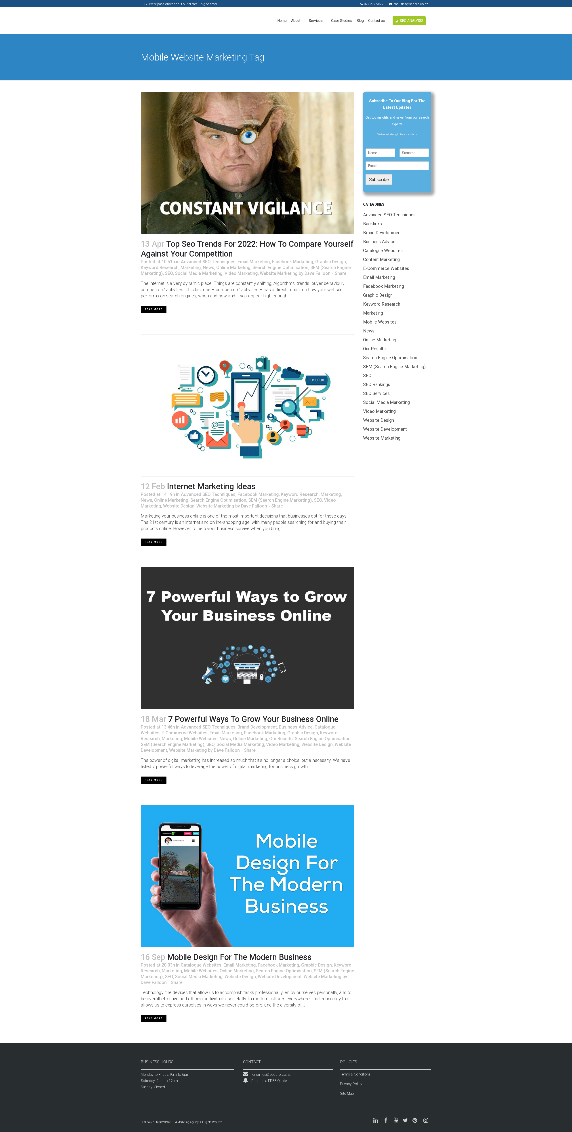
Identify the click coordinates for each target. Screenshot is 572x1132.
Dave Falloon (317, 273)
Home (282, 21)
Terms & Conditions (355, 1074)
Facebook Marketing (292, 261)
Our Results (281, 738)
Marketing (191, 267)
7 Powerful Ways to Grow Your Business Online (253, 719)
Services (316, 21)
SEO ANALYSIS (411, 21)
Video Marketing (241, 273)
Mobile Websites (201, 738)
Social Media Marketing (199, 273)
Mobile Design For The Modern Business (239, 957)
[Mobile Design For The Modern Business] (247, 876)
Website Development (280, 976)
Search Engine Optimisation (280, 267)
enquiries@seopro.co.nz (271, 1074)
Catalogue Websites (201, 965)
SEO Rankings (376, 384)
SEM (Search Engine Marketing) (280, 500)
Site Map (347, 1093)
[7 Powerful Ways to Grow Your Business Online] (247, 638)
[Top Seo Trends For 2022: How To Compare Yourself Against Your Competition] (247, 163)
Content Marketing (381, 259)
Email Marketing (254, 261)
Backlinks (372, 223)
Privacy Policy (351, 1084)
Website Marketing (279, 273)
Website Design (178, 506)
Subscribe (379, 179)
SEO (169, 273)
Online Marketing (233, 267)
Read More (153, 309)
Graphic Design (330, 261)
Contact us (376, 21)
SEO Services (376, 393)
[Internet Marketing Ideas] (247, 405)
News (208, 267)
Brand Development (257, 727)
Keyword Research (160, 267)
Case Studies (341, 21)
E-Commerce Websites (185, 732)
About (295, 21)
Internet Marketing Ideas (211, 486)
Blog (360, 21)
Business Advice (296, 727)
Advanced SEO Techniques (208, 261)
